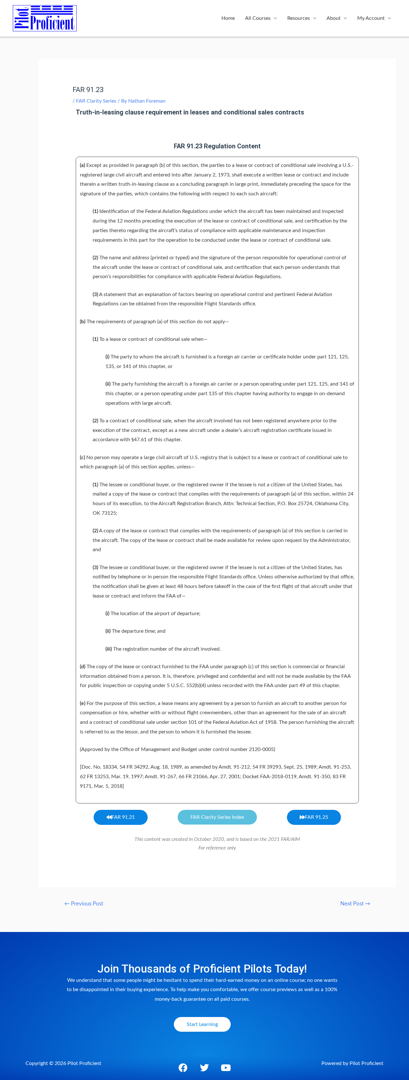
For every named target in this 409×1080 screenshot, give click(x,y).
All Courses (258, 18)
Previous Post (83, 903)
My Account (371, 18)
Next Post (355, 903)
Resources (298, 18)
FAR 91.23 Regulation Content (217, 146)
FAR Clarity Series (96, 101)
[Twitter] (204, 1068)
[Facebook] (183, 1068)
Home (228, 18)
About (334, 18)
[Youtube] (226, 1068)
